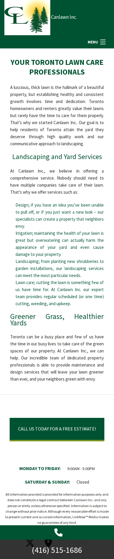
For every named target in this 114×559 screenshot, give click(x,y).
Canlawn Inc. (64, 17)
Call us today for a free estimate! (57, 429)
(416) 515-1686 (57, 550)
